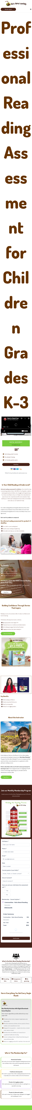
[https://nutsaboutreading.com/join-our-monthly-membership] (16, 652)
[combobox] (16, 873)
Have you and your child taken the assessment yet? (15, 886)
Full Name (5, 841)
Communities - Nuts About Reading (16, 902)
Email (4, 856)
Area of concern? (7, 878)
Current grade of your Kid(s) (10, 870)
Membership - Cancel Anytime (11, 899)
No (7, 894)
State (3, 863)
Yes (7, 890)
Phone (4, 848)
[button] (30, 9)
